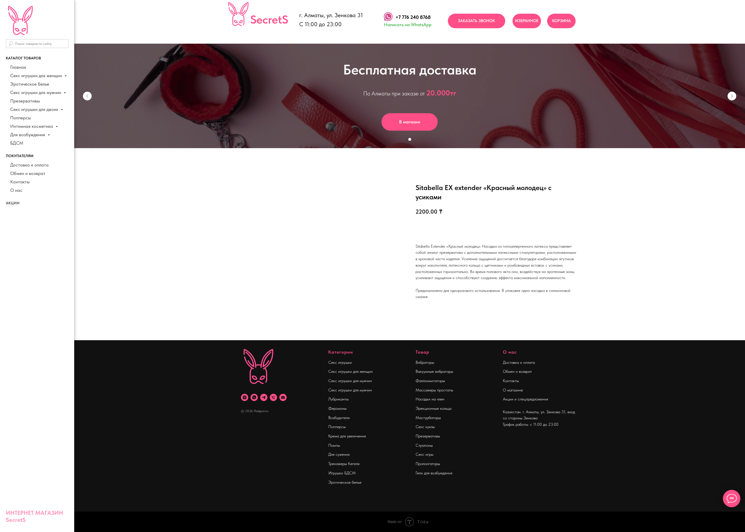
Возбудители (339, 417)
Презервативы (25, 101)
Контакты (20, 182)
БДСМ (16, 143)
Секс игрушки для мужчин (36, 92)
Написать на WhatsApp (408, 24)
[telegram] (263, 397)
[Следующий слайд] (732, 96)
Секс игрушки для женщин (36, 75)
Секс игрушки (340, 362)
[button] (476, 21)
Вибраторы (425, 362)
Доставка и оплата (29, 165)
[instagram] (244, 397)
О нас (16, 190)
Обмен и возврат (27, 173)
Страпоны (424, 445)
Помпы (334, 445)
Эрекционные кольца (433, 408)
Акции (12, 203)
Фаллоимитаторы (430, 380)
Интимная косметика (32, 126)
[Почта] (283, 397)
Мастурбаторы (428, 417)
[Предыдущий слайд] (87, 96)
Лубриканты (338, 399)
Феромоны (337, 408)
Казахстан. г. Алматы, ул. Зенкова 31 (534, 411)
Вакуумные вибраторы (434, 371)
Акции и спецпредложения (525, 399)
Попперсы (20, 117)
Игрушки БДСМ (342, 473)
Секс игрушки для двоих (34, 109)
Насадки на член (430, 399)
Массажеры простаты (434, 390)
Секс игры (424, 454)
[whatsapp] (254, 397)
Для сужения (339, 454)
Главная (18, 67)
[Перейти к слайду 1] (409, 139)
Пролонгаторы (428, 463)
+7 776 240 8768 (413, 17)
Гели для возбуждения (434, 473)
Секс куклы (425, 426)
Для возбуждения (28, 134)
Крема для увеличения (347, 436)
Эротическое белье (29, 84)
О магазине (513, 390)
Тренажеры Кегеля (343, 463)
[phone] (273, 397)
